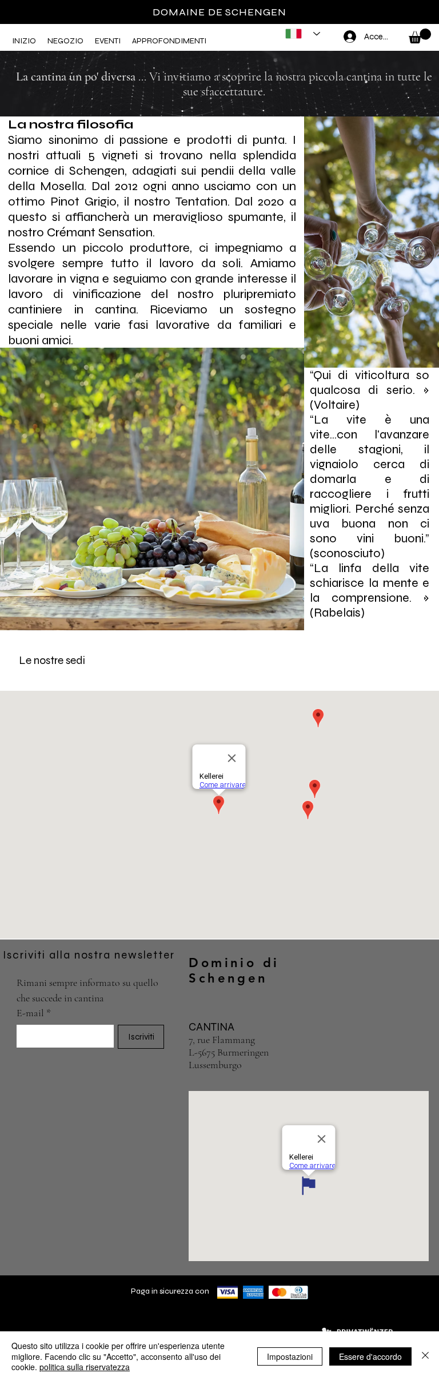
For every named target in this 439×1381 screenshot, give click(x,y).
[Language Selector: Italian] (299, 33)
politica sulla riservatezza (84, 1366)
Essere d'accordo (370, 1356)
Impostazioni (290, 1356)
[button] (65, 40)
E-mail (34, 1012)
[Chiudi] (425, 1356)
